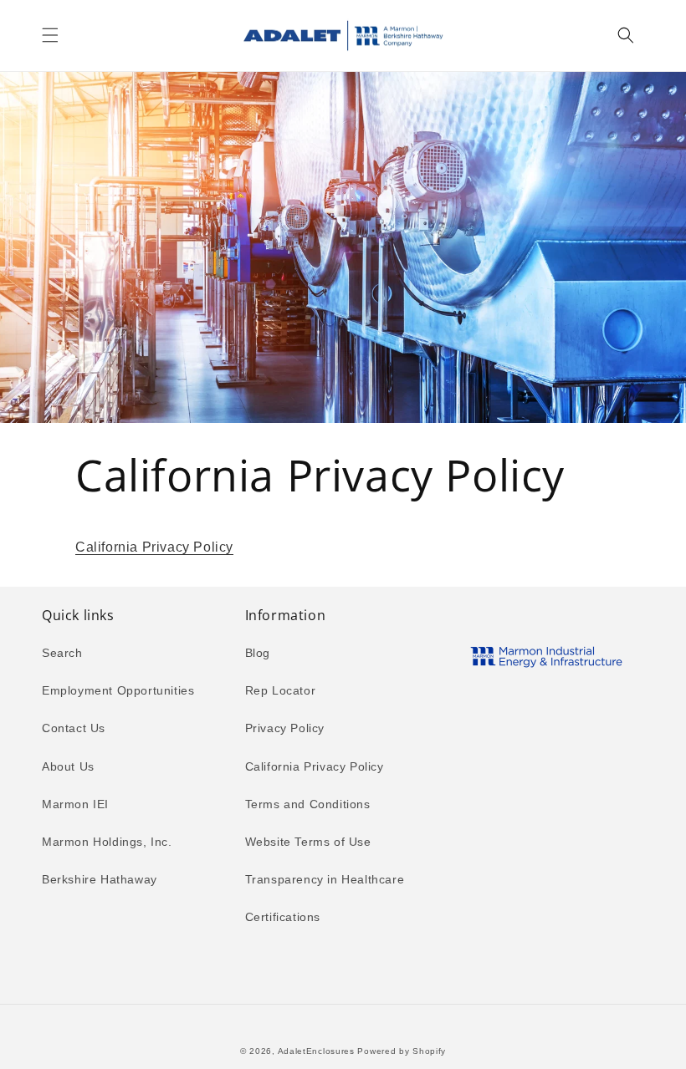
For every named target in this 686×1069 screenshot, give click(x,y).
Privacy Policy (285, 728)
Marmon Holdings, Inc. (107, 841)
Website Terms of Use (308, 841)
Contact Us (73, 728)
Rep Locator (280, 690)
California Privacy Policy (154, 547)
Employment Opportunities (118, 690)
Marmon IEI (75, 804)
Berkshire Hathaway (99, 879)
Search (62, 652)
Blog (257, 652)
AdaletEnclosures (316, 1051)
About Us (68, 766)
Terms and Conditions (308, 804)
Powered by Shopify (401, 1051)
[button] (50, 35)
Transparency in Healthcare (325, 879)
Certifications (282, 917)
